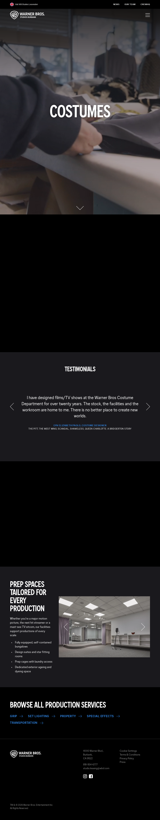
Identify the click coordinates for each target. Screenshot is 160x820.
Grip (13, 716)
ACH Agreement (120, 344)
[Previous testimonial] (12, 406)
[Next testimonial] (148, 406)
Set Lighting (38, 716)
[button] (80, 208)
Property (68, 716)
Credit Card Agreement (118, 335)
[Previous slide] (17, 521)
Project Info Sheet (124, 326)
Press (122, 762)
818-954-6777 (90, 764)
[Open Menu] (147, 15)
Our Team (130, 4)
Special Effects (100, 716)
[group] (80, 413)
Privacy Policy (127, 758)
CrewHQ (145, 4)
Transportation (23, 723)
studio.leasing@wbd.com (96, 768)
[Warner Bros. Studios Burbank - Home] (43, 754)
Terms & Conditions (130, 754)
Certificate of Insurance (31, 326)
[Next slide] (94, 521)
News (116, 4)
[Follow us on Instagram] (85, 775)
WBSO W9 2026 (74, 326)
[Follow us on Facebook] (91, 775)
